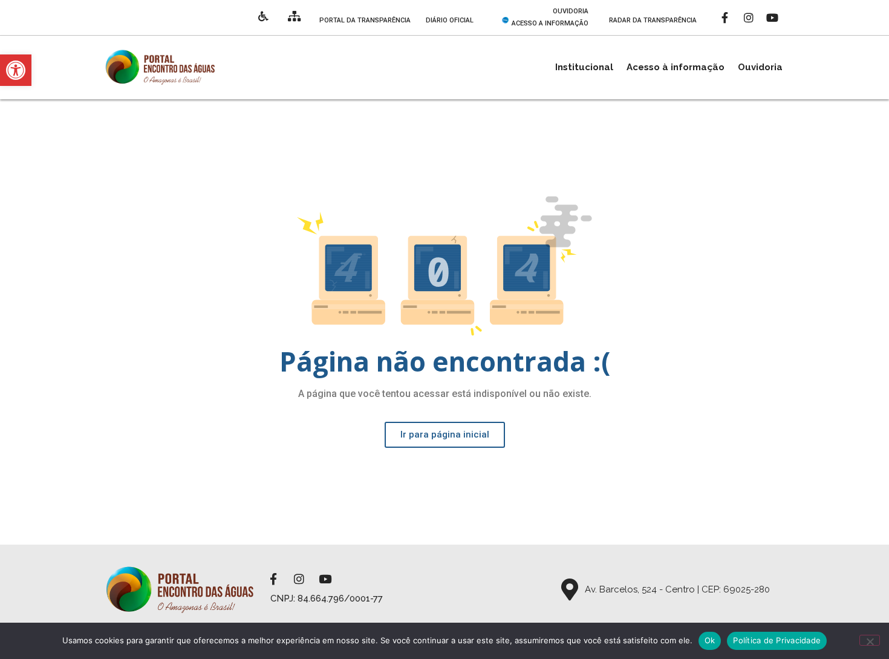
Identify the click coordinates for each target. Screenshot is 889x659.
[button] (15, 70)
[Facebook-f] (725, 17)
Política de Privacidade (777, 640)
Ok (710, 640)
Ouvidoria (760, 67)
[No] (869, 640)
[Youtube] (772, 17)
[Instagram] (749, 17)
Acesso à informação (676, 67)
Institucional (584, 67)
